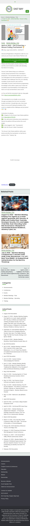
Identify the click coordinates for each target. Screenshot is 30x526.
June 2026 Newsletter (9, 356)
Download (12, 184)
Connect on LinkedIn (6, 490)
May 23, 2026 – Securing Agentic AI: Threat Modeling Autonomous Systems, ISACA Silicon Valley (15, 375)
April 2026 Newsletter (10, 399)
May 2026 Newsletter (10, 371)
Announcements (8, 287)
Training (6, 301)
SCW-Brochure (4, 184)
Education (3, 469)
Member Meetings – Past (10, 295)
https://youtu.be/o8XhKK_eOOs (12, 95)
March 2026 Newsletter (10, 417)
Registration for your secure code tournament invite (15, 60)
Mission (3, 474)
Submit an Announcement (8, 486)
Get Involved (4, 493)
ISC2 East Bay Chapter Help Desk (10, 496)
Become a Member (6, 481)
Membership (4, 472)
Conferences (7, 290)
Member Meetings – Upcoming (12, 298)
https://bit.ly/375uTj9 (9, 117)
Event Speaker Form (6, 484)
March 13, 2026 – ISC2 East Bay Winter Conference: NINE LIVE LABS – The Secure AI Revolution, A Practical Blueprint (15, 421)
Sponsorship (4, 477)
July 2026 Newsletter (9, 344)
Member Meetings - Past (12, 43)
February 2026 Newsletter (11, 449)
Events (3, 43)
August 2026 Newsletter (10, 313)
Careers (3, 464)
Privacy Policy (4, 498)
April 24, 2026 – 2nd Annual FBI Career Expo (15, 406)
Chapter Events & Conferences (9, 466)
